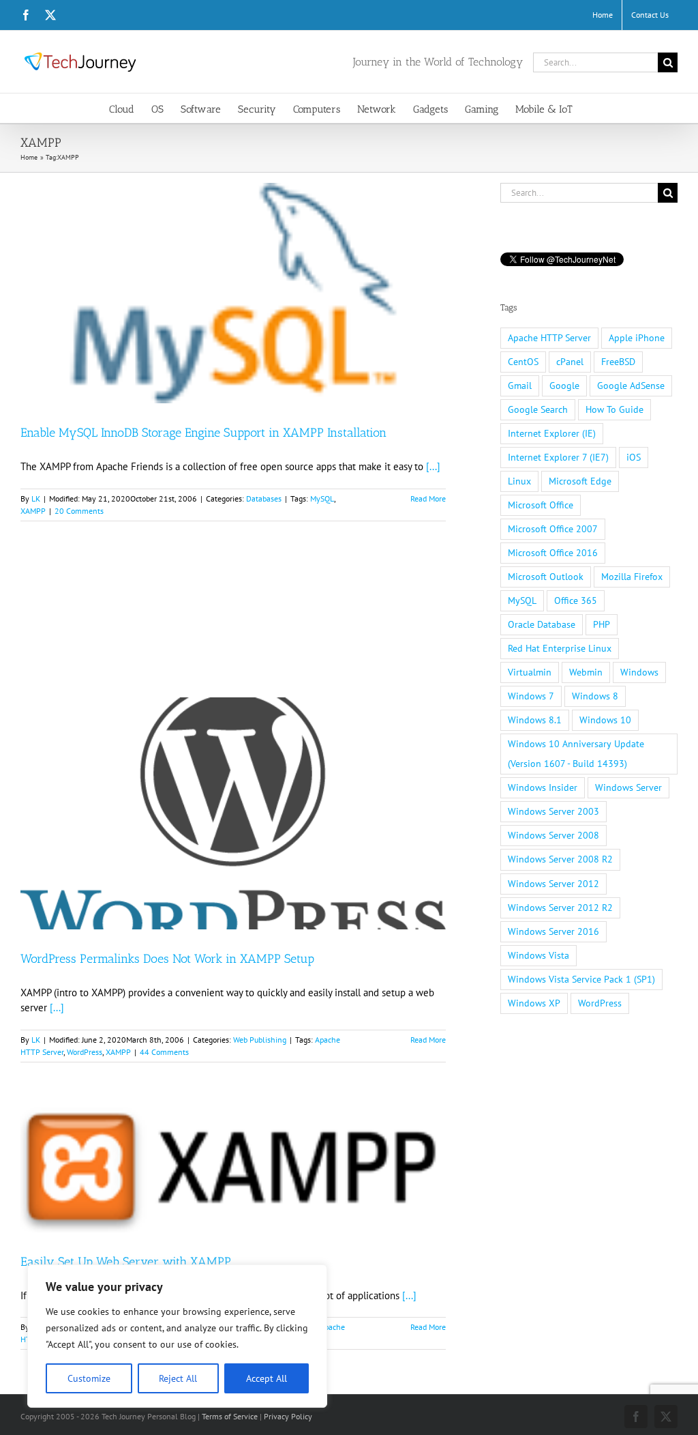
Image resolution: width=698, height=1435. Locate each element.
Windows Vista (538, 955)
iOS (633, 457)
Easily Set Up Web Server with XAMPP (125, 1261)
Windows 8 (595, 696)
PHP (601, 624)
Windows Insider (542, 787)
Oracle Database (541, 624)
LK (35, 498)
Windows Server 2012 (553, 884)
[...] (433, 466)
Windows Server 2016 (553, 931)
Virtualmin (529, 672)
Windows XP (534, 1003)
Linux (519, 481)
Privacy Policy (288, 1416)
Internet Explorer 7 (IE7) (558, 457)
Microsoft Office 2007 (553, 529)
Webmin (586, 672)
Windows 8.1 (535, 720)
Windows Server (628, 787)
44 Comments (164, 1052)
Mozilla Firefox (632, 576)
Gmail (520, 385)
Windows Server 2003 (553, 811)
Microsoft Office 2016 (553, 553)
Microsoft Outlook (545, 576)
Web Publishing (259, 1039)
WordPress (84, 1052)
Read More (428, 498)
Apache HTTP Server (549, 338)
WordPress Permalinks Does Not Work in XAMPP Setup (167, 958)
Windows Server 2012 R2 (560, 907)
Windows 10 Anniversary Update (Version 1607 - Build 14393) (576, 754)
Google (564, 385)
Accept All (266, 1378)
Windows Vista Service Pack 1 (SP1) (581, 979)
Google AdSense (631, 385)
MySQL (322, 498)
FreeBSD (618, 362)
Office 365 (575, 600)
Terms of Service (230, 1416)
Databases (264, 498)
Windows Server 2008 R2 (560, 859)
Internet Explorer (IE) (552, 433)
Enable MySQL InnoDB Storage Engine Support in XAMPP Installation (203, 432)
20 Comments (79, 511)
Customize (88, 1378)
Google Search (538, 409)
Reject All (178, 1378)
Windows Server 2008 (553, 835)
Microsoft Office (540, 505)
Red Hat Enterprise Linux (559, 648)
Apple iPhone (637, 338)
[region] (177, 1336)
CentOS (523, 362)
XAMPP (33, 511)
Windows (639, 672)
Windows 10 (605, 720)
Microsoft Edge (580, 481)
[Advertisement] (233, 629)
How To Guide (614, 409)
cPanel (569, 362)
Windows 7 (531, 696)
